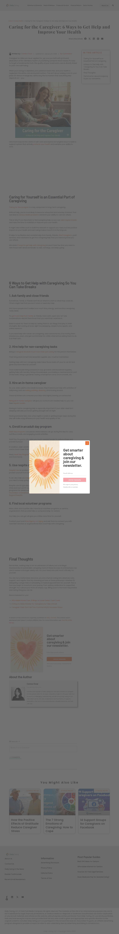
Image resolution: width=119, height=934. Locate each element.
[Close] (87, 443)
